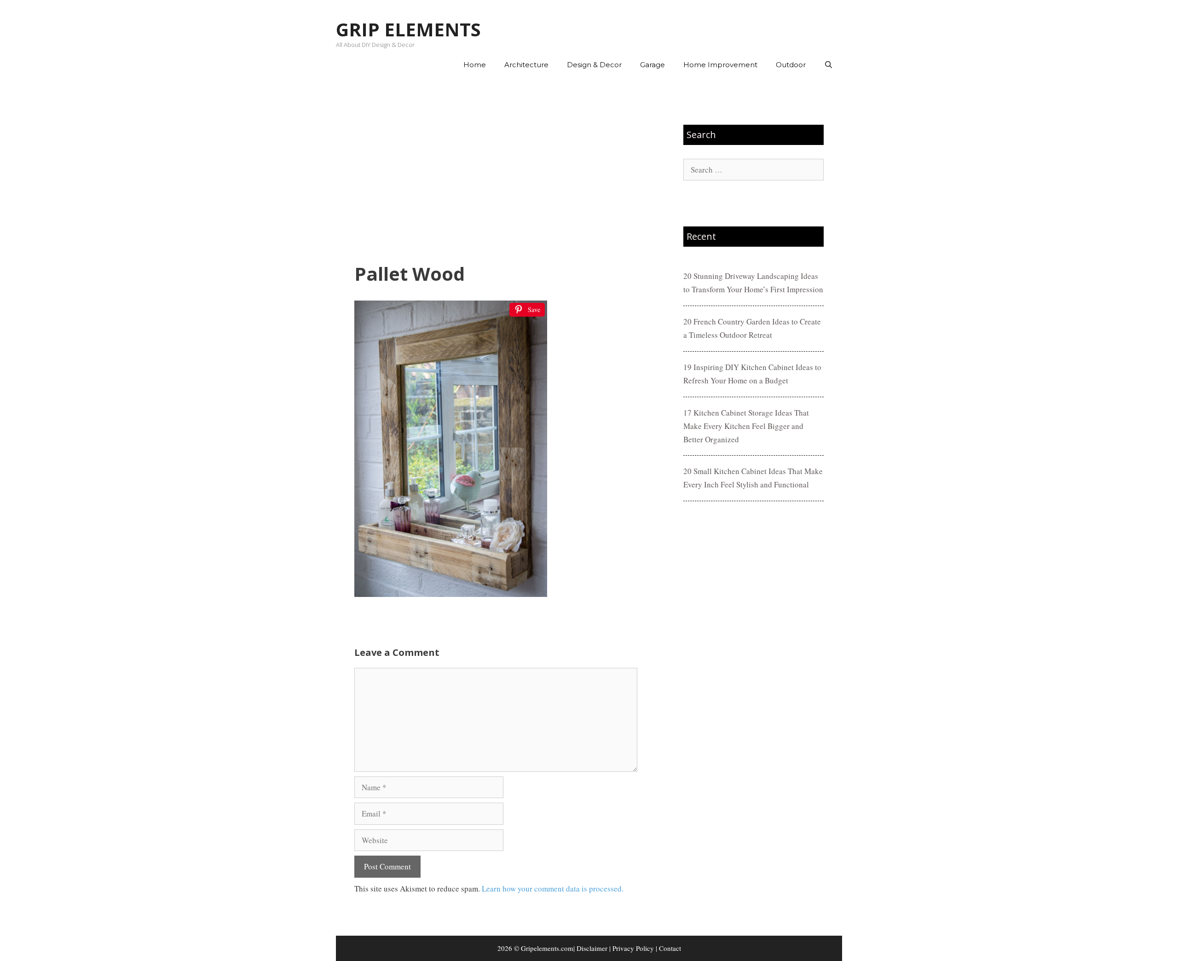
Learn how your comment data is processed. (553, 888)
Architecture (526, 64)
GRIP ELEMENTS (408, 29)
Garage (652, 64)
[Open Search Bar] (828, 65)
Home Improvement (720, 64)
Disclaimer (592, 948)
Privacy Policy (633, 948)
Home (474, 64)
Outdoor (791, 64)
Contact (670, 948)
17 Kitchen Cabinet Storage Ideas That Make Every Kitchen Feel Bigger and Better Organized (746, 426)
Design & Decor (594, 64)
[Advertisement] (496, 170)
